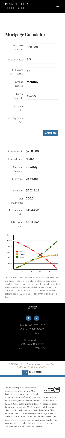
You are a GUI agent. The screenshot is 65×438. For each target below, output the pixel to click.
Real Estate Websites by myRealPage (32, 367)
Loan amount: (15, 151)
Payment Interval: (18, 83)
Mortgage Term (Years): (16, 71)
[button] (28, 318)
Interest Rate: (15, 59)
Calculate (51, 132)
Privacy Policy (49, 364)
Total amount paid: (16, 212)
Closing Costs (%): (15, 120)
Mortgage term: (17, 180)
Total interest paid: (16, 224)
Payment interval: (18, 169)
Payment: (17, 190)
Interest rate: (15, 159)
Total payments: (17, 200)
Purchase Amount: (18, 47)
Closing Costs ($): (15, 107)
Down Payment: (17, 95)
